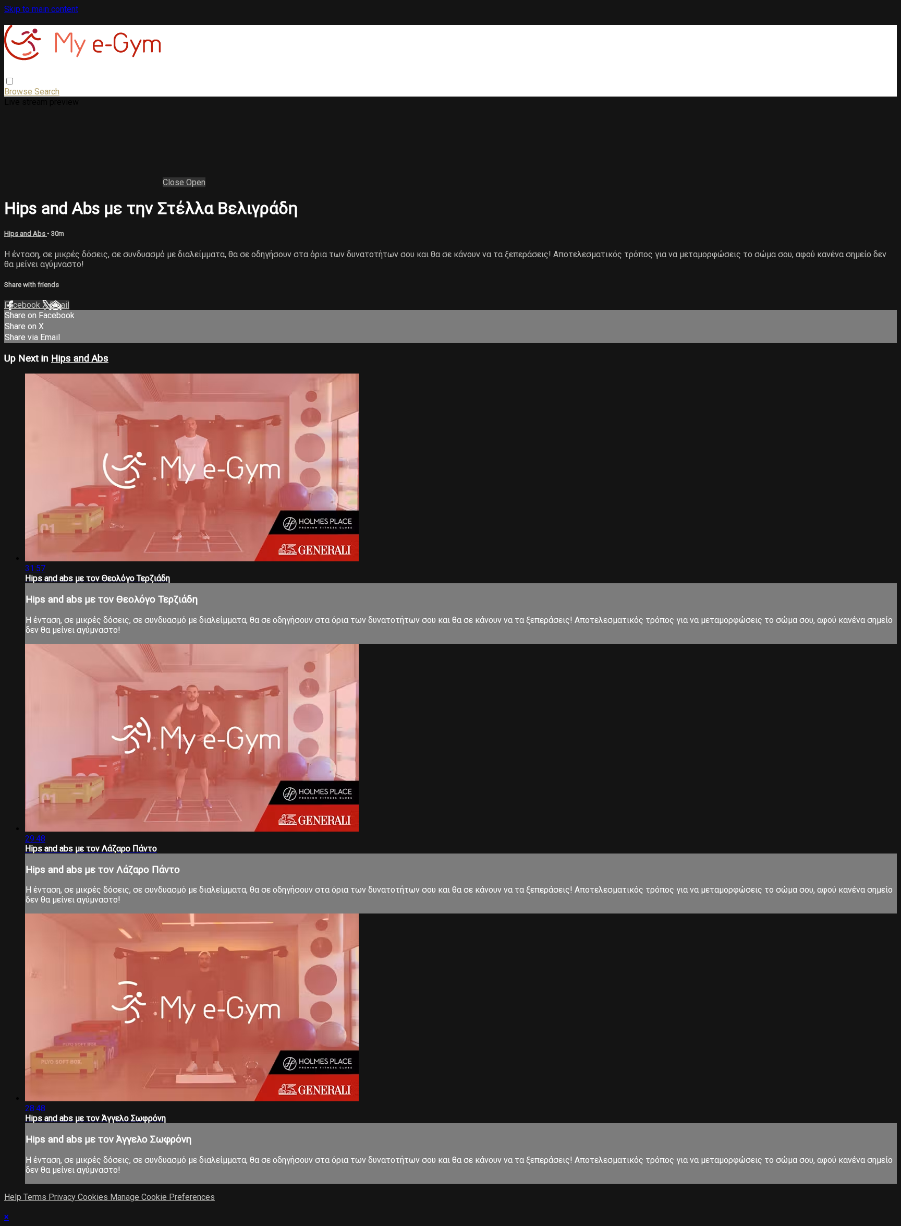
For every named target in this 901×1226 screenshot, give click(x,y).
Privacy (63, 1197)
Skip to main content (41, 9)
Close (174, 182)
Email (59, 305)
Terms (35, 1197)
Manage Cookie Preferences (162, 1197)
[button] (9, 81)
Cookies (94, 1197)
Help (13, 1197)
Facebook (23, 305)
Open (195, 182)
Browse (19, 92)
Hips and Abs (25, 233)
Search (46, 92)
